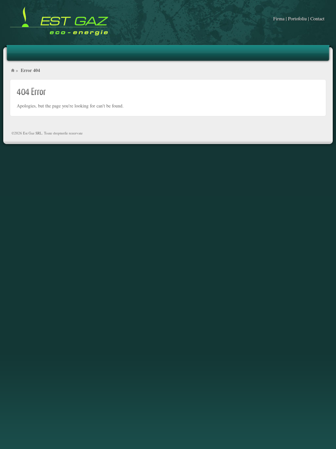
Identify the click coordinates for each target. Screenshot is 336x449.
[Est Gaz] (59, 22)
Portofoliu (297, 18)
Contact (317, 18)
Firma (278, 18)
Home (12, 70)
